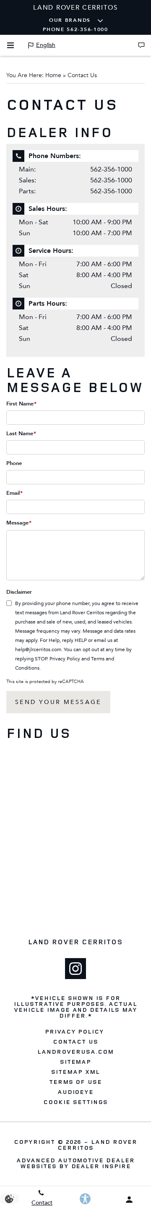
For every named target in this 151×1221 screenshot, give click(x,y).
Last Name (21, 433)
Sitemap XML (75, 1072)
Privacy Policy (64, 659)
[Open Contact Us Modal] (141, 45)
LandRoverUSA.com (75, 1052)
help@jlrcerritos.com (38, 649)
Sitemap (75, 1062)
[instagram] (75, 968)
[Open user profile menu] (129, 1199)
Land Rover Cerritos (97, 1144)
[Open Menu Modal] (10, 45)
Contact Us (75, 1041)
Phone (14, 463)
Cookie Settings (75, 1102)
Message (18, 523)
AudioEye (75, 1092)
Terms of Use (75, 1082)
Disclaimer (19, 592)
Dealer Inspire (101, 1166)
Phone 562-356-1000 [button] (75, 29)
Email (14, 493)
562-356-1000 (111, 169)
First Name (21, 404)
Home (53, 75)
